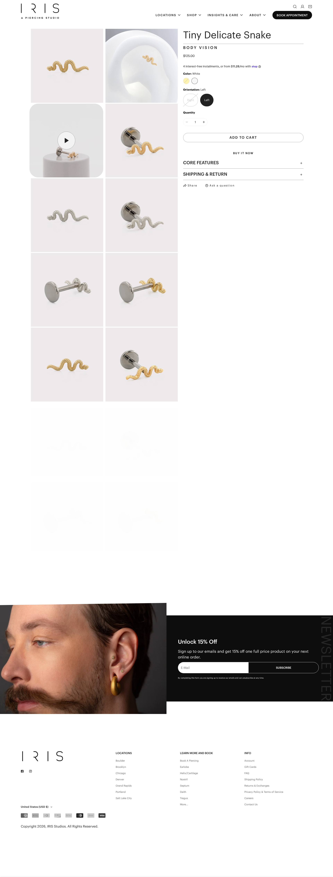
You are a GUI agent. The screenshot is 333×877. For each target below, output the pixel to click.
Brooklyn (121, 767)
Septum (184, 785)
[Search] (295, 7)
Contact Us (251, 804)
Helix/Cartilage (189, 773)
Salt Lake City (124, 798)
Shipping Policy (253, 779)
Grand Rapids (124, 785)
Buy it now (243, 153)
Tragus (184, 798)
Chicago (121, 773)
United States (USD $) (34, 806)
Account (249, 760)
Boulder (120, 760)
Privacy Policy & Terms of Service (263, 792)
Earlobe (184, 767)
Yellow (186, 81)
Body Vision (200, 47)
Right (190, 100)
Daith (183, 792)
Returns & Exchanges (256, 785)
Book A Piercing (189, 760)
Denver (120, 779)
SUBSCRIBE (283, 667)
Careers (248, 798)
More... (184, 804)
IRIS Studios (56, 826)
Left (207, 100)
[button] (310, 7)
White (194, 81)
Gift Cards (250, 767)
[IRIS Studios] (40, 11)
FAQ (246, 773)
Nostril (184, 779)
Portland (121, 792)
